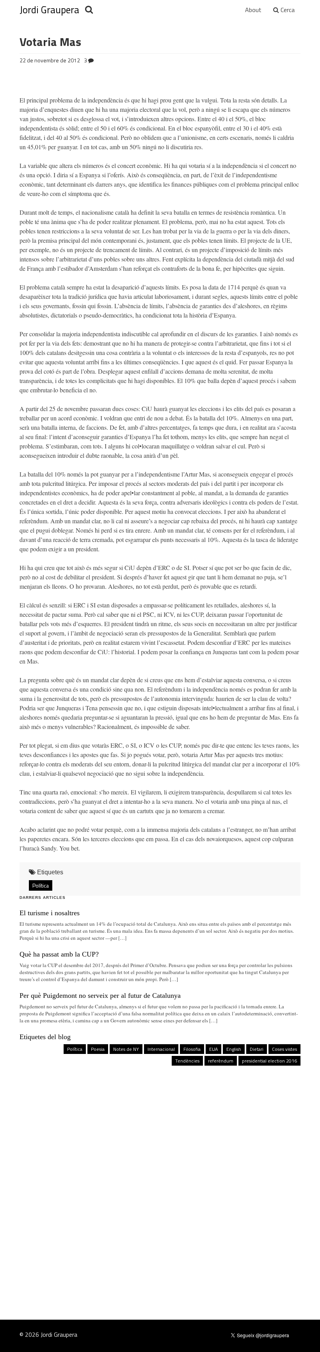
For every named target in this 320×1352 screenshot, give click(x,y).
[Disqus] (160, 1176)
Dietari (256, 1049)
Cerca (287, 9)
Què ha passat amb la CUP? (59, 954)
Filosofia (192, 1049)
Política (40, 885)
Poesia (98, 1049)
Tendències (187, 1060)
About (253, 9)
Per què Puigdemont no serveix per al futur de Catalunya (100, 995)
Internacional (161, 1049)
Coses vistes (284, 1049)
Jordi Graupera (49, 9)
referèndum (220, 1060)
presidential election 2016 (269, 1060)
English (233, 1049)
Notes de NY (126, 1049)
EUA (213, 1049)
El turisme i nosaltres (50, 913)
